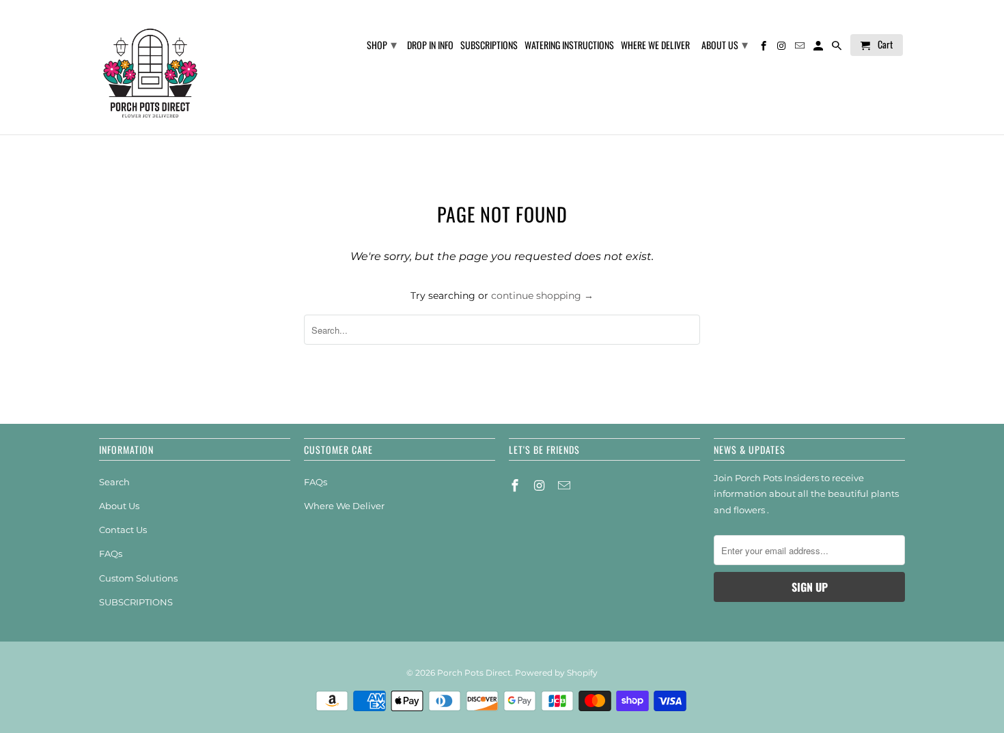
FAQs (110, 553)
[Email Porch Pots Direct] (565, 485)
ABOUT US (724, 44)
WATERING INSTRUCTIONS (569, 46)
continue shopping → (542, 295)
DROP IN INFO (430, 46)
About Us (119, 505)
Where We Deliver (344, 505)
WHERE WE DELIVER (655, 46)
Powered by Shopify (556, 672)
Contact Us (123, 529)
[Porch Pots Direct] (150, 67)
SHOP (382, 44)
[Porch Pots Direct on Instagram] (540, 485)
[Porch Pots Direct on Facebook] (516, 485)
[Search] (837, 48)
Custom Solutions (138, 578)
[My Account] (819, 48)
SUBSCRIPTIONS (136, 602)
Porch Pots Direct (474, 672)
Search (114, 481)
